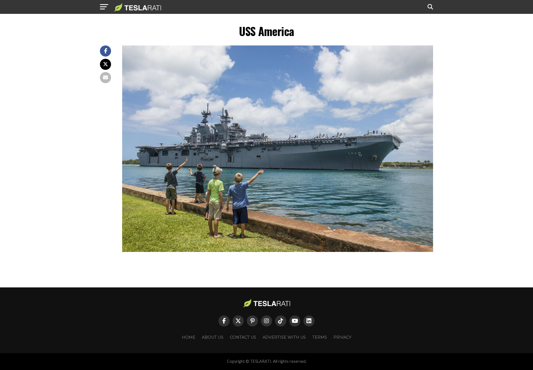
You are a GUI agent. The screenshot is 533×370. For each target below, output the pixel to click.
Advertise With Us (284, 337)
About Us (212, 337)
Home (188, 337)
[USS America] (277, 250)
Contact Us (243, 337)
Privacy (342, 337)
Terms (319, 337)
